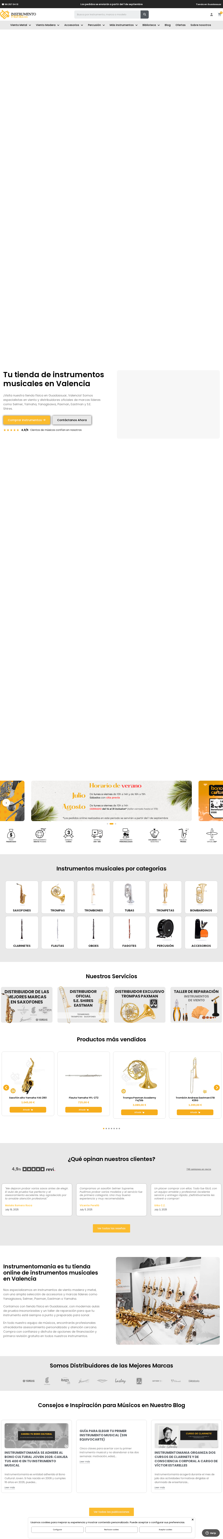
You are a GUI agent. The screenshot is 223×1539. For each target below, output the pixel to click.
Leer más (10, 1487)
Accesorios (71, 25)
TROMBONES (93, 910)
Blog (168, 25)
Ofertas (180, 25)
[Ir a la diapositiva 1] (107, 824)
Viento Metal (18, 25)
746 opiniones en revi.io (198, 1169)
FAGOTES (129, 946)
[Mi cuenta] (211, 14)
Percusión (94, 25)
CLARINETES (22, 946)
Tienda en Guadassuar (208, 4)
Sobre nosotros (201, 25)
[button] (26, 420)
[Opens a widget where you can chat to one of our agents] (211, 1533)
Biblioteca (149, 25)
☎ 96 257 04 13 (10, 4)
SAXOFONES (22, 910)
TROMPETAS (165, 910)
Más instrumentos (122, 25)
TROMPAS (57, 910)
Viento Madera (46, 25)
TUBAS (129, 910)
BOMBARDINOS (201, 910)
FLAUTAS (57, 946)
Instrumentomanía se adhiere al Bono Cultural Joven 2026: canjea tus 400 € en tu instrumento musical (36, 1459)
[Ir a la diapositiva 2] (110, 824)
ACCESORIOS (201, 946)
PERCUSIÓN (165, 946)
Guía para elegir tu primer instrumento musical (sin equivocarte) (103, 1435)
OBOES (93, 946)
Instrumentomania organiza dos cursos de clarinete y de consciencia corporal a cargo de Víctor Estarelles (186, 1459)
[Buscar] (145, 14)
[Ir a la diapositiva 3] (114, 824)
